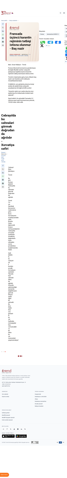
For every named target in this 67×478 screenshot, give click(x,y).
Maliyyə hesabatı (39, 406)
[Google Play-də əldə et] (21, 436)
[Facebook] (7, 429)
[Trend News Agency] (6, 371)
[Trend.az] (7, 13)
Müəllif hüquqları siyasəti (8, 417)
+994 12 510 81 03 (6, 384)
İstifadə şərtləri (5, 412)
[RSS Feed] (25, 429)
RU (63, 442)
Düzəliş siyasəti (38, 403)
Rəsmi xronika (5, 396)
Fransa (42, 34)
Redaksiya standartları (40, 401)
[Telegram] (17, 429)
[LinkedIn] (21, 429)
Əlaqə (36, 399)
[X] (10, 429)
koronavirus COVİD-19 (53, 34)
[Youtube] (14, 429)
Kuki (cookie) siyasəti (7, 420)
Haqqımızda (38, 394)
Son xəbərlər (5, 394)
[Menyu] (64, 13)
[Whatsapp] (3, 429)
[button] (2, 24)
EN (57, 442)
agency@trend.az (6, 386)
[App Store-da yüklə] (8, 436)
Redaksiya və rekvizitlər (40, 396)
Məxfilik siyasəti (6, 415)
